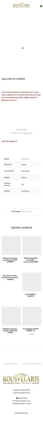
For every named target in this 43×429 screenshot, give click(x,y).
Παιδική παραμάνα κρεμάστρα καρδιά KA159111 (10, 260)
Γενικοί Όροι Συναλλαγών (31, 363)
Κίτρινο (23, 177)
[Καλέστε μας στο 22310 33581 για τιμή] (11, 83)
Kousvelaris (25, 171)
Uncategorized (26, 211)
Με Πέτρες (25, 191)
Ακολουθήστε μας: (21, 413)
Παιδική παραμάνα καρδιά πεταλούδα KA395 (10, 331)
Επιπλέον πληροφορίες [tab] (21, 133)
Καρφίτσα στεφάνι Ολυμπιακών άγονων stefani (10, 277)
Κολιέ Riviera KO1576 (30, 295)
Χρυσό (23, 164)
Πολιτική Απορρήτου (11, 363)
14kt (22, 184)
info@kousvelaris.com (22, 401)
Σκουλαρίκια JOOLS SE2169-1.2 (30, 330)
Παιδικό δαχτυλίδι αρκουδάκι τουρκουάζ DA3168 (30, 260)
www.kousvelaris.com (21, 393)
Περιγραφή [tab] (21, 129)
